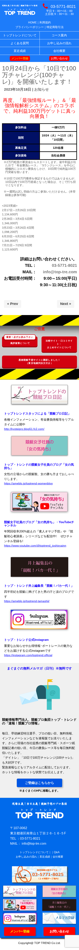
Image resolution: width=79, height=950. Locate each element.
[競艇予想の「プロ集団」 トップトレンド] (19, 14)
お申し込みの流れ (26, 856)
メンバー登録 (20, 931)
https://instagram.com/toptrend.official (28, 655)
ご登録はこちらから (39, 783)
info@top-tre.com (60, 272)
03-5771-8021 (64, 265)
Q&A (57, 852)
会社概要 (58, 856)
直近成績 (45, 856)
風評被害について (19, 340)
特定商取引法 (55, 27)
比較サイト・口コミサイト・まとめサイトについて (59, 344)
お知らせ (41, 89)
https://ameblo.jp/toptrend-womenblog (28, 483)
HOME (32, 22)
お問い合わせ (59, 931)
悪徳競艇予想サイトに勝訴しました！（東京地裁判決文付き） (39, 361)
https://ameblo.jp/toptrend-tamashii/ (26, 601)
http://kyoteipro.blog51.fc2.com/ (24, 428)
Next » (65, 304)
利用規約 (45, 22)
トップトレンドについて (34, 852)
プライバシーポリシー (29, 27)
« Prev (12, 304)
